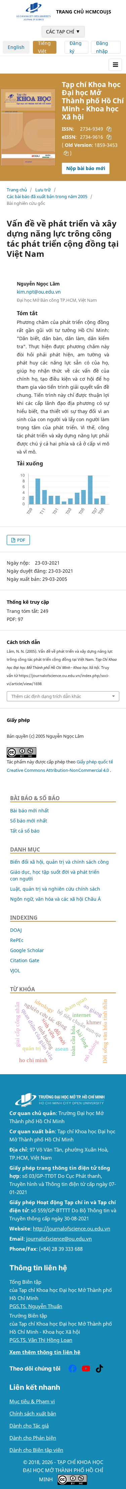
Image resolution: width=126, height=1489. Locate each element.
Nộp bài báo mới (85, 168)
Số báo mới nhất (28, 820)
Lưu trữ (43, 190)
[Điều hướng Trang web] (115, 65)
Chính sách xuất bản (32, 1413)
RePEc (17, 940)
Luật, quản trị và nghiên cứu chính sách (55, 889)
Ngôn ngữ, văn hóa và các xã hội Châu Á (55, 899)
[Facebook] (73, 1368)
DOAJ (16, 930)
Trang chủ (17, 190)
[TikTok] (99, 1368)
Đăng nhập (102, 47)
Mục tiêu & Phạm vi (32, 1401)
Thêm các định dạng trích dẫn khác (46, 696)
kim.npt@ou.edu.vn (39, 292)
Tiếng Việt (44, 47)
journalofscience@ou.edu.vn (59, 1238)
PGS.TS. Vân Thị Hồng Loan (40, 1340)
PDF (20, 540)
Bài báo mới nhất (29, 810)
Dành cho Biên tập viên (36, 1450)
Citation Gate (24, 960)
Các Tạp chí (63, 31)
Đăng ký (76, 47)
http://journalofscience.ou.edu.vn (71, 1228)
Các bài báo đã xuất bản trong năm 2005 (47, 196)
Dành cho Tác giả (29, 1425)
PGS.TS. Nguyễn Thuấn (35, 1306)
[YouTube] (86, 1368)
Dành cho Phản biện (32, 1437)
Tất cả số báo (24, 831)
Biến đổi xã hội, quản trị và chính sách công (59, 862)
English (16, 47)
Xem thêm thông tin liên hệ (44, 1352)
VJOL (15, 970)
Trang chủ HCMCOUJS (83, 11)
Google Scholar (27, 950)
